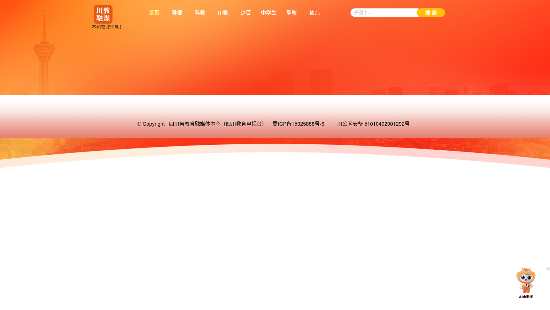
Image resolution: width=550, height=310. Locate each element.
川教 (223, 13)
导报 (177, 13)
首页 (154, 13)
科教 (200, 13)
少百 (246, 13)
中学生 (268, 13)
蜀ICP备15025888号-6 (298, 123)
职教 (291, 13)
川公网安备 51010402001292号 (373, 123)
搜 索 (431, 13)
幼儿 (314, 13)
